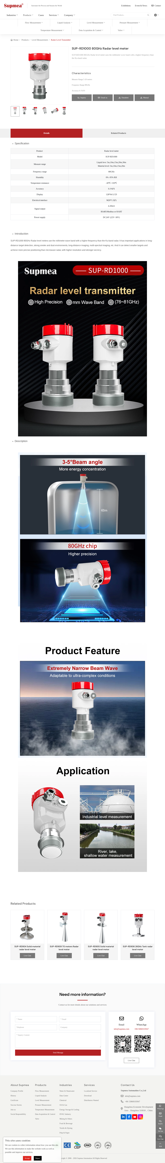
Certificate (14, 1100)
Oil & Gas (63, 1105)
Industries (11, 15)
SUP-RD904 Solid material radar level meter (27, 948)
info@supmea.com (121, 1029)
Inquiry (83, 98)
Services (53, 15)
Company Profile (17, 1091)
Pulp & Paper (64, 1133)
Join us (13, 1110)
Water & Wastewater (67, 1091)
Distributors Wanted (91, 1100)
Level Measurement (95, 23)
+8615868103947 (141, 1029)
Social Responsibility (18, 1114)
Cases (41, 15)
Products (27, 15)
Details (47, 133)
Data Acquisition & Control (90, 30)
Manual (146, 98)
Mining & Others (66, 1119)
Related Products (118, 133)
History (13, 1096)
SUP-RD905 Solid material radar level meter (101, 948)
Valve (120, 30)
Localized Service (90, 1091)
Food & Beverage (66, 1123)
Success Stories (16, 1105)
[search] (147, 15)
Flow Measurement (33, 23)
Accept (27, 1158)
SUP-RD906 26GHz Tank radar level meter (137, 948)
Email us (104, 98)
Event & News (141, 6)
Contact (158, 6)
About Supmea (20, 1085)
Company (68, 15)
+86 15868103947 (132, 1101)
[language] (156, 15)
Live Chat (27, 956)
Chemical (63, 1100)
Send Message (58, 1053)
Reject (37, 1158)
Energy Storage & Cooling (69, 1110)
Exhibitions (126, 6)
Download (88, 1096)
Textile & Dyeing (66, 1128)
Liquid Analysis (63, 23)
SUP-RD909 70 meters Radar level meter (64, 948)
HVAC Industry (65, 1114)
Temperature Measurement (51, 30)
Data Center (64, 1096)
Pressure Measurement (129, 23)
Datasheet (125, 98)
